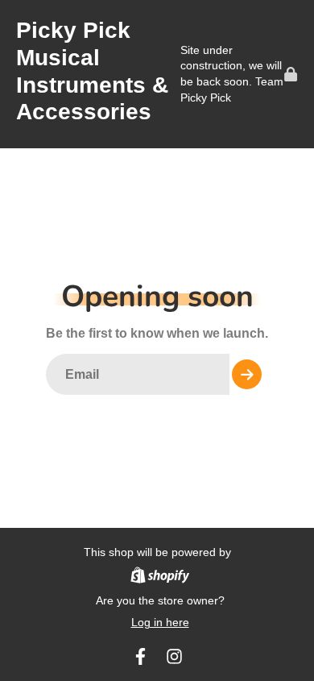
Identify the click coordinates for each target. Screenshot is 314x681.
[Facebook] (140, 656)
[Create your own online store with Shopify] (159, 577)
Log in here (160, 622)
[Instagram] (174, 656)
